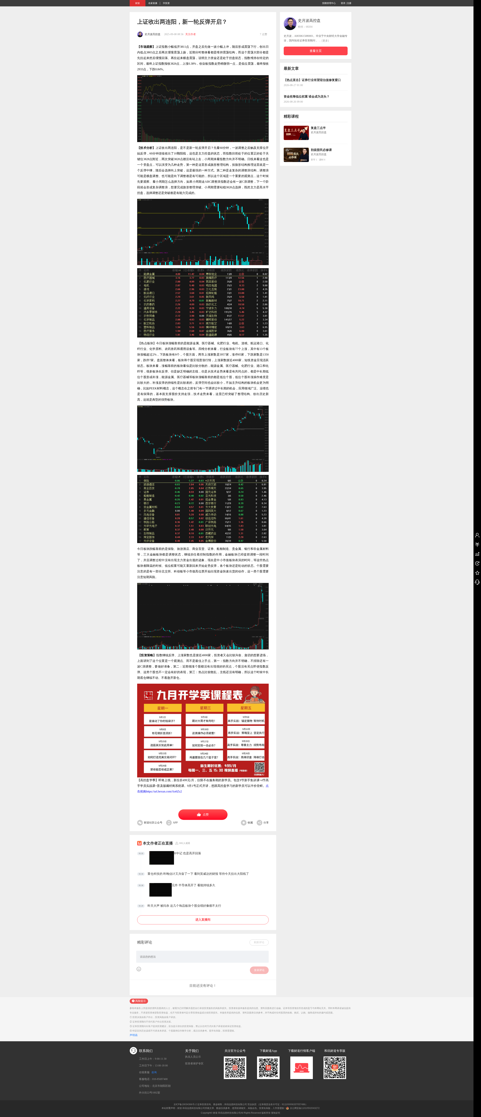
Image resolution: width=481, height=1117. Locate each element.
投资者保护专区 (194, 1063)
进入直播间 (202, 919)
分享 (266, 822)
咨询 (154, 1072)
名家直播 (152, 3)
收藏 (250, 822)
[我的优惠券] (477, 544)
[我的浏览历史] (477, 563)
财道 (137, 3)
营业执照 (251, 1104)
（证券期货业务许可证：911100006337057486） (282, 1104)
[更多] (325, 40)
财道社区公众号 (153, 822)
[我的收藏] (477, 572)
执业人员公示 (193, 1056)
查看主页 (316, 50)
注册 (349, 3)
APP (175, 822)
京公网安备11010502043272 (305, 1108)
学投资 (166, 3)
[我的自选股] (477, 554)
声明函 (134, 1035)
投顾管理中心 (329, 3)
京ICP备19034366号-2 (185, 1104)
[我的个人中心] (477, 535)
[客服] (477, 582)
